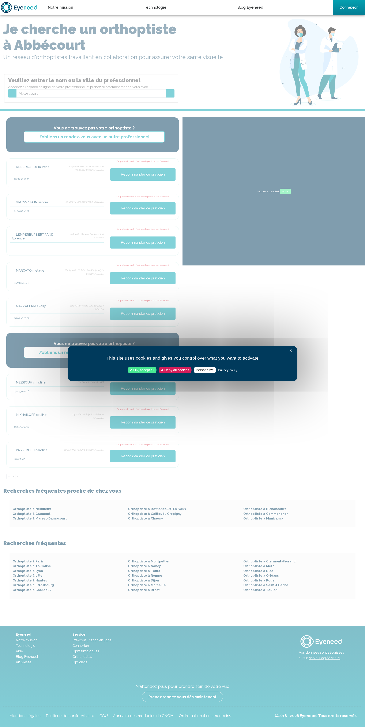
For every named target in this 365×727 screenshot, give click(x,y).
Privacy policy (227, 370)
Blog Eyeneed (250, 7)
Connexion (348, 7)
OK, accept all (143, 370)
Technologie (155, 7)
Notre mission (60, 7)
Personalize (205, 370)
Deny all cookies (176, 370)
